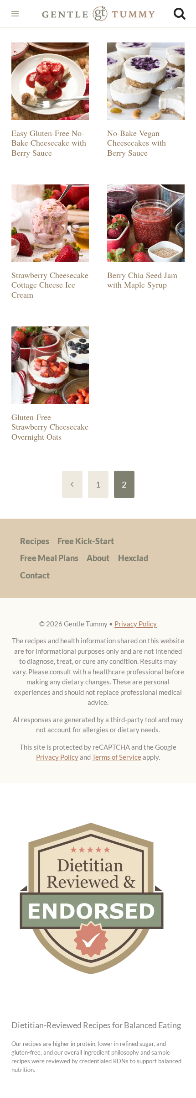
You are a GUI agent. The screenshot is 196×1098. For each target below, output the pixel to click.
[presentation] (50, 81)
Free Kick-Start (85, 541)
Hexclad (133, 558)
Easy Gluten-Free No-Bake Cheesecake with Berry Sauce (48, 142)
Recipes (34, 541)
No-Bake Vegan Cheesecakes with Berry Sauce (136, 142)
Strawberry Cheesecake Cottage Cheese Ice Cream (49, 284)
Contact (35, 575)
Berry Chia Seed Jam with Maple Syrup (142, 279)
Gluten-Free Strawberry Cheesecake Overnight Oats (49, 426)
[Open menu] (15, 13)
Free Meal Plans (49, 558)
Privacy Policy (135, 624)
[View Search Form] (179, 13)
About (98, 558)
